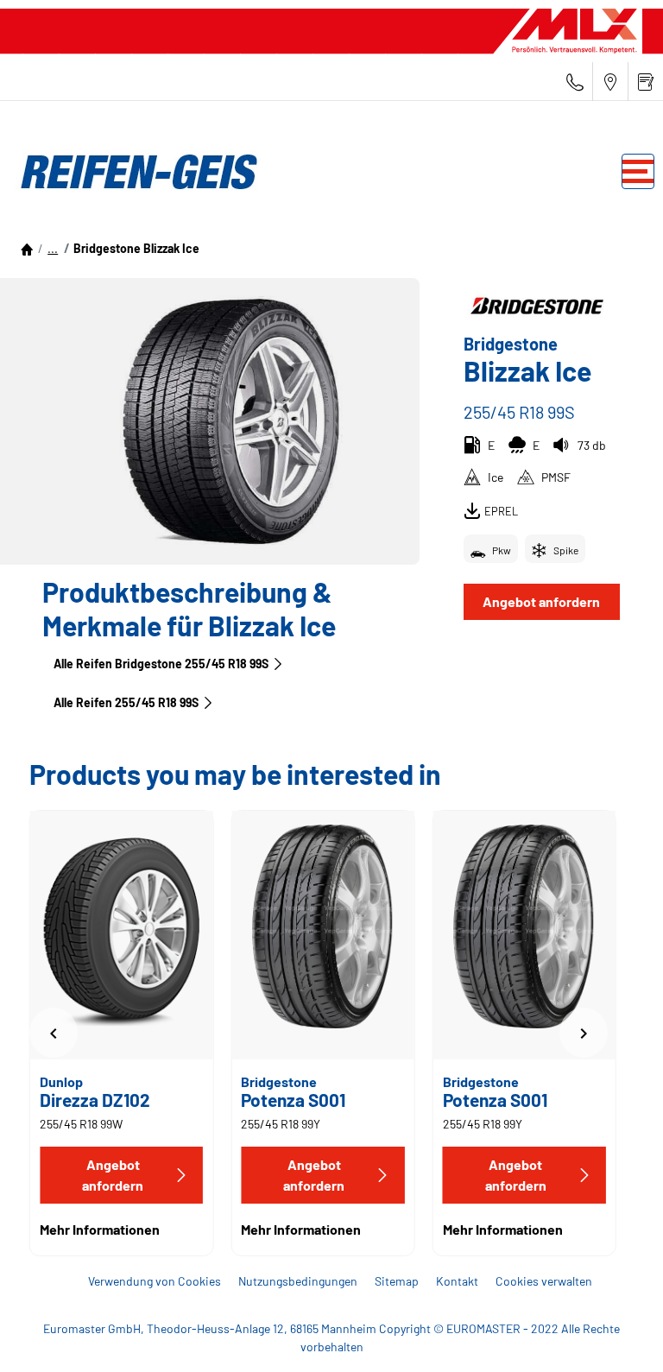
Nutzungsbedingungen (297, 1281)
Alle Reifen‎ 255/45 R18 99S (126, 702)
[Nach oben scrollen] (617, 1335)
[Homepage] (27, 248)
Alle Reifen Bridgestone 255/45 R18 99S (161, 663)
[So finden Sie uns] (610, 81)
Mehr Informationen (100, 1229)
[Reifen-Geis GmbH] (134, 172)
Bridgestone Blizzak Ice (136, 248)
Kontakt (457, 1281)
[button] (52, 248)
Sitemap (397, 1281)
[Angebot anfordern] (645, 81)
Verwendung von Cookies (154, 1281)
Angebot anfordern (541, 601)
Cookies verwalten (544, 1281)
